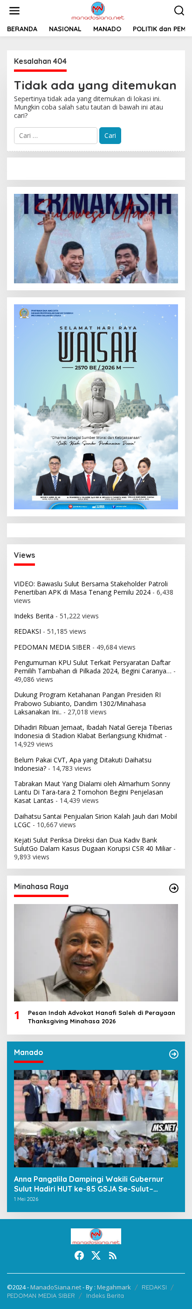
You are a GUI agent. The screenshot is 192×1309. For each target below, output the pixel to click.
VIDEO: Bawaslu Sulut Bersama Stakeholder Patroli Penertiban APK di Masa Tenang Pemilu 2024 (91, 587)
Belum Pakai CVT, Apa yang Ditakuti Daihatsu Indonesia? (82, 764)
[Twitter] (96, 1255)
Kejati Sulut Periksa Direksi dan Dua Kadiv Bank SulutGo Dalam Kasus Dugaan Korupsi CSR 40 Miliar (92, 844)
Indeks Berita (34, 615)
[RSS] (113, 1255)
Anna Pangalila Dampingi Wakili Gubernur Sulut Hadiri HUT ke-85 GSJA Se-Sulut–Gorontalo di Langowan (89, 1184)
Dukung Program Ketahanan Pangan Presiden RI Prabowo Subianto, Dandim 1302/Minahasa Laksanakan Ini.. (87, 703)
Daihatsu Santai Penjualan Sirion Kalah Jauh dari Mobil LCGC (95, 820)
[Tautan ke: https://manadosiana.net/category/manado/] (173, 1054)
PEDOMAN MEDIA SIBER (52, 647)
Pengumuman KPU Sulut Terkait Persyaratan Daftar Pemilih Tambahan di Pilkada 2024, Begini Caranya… (92, 666)
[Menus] (14, 10)
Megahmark (114, 1287)
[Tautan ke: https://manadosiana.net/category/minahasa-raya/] (173, 888)
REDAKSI (27, 631)
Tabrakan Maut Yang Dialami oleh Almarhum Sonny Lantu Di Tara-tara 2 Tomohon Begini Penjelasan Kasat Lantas (92, 792)
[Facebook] (79, 1255)
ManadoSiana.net (55, 1287)
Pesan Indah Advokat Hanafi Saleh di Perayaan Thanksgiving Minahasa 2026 (101, 1017)
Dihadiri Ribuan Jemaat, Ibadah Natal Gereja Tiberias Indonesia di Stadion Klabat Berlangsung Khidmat (93, 731)
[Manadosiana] (98, 10)
